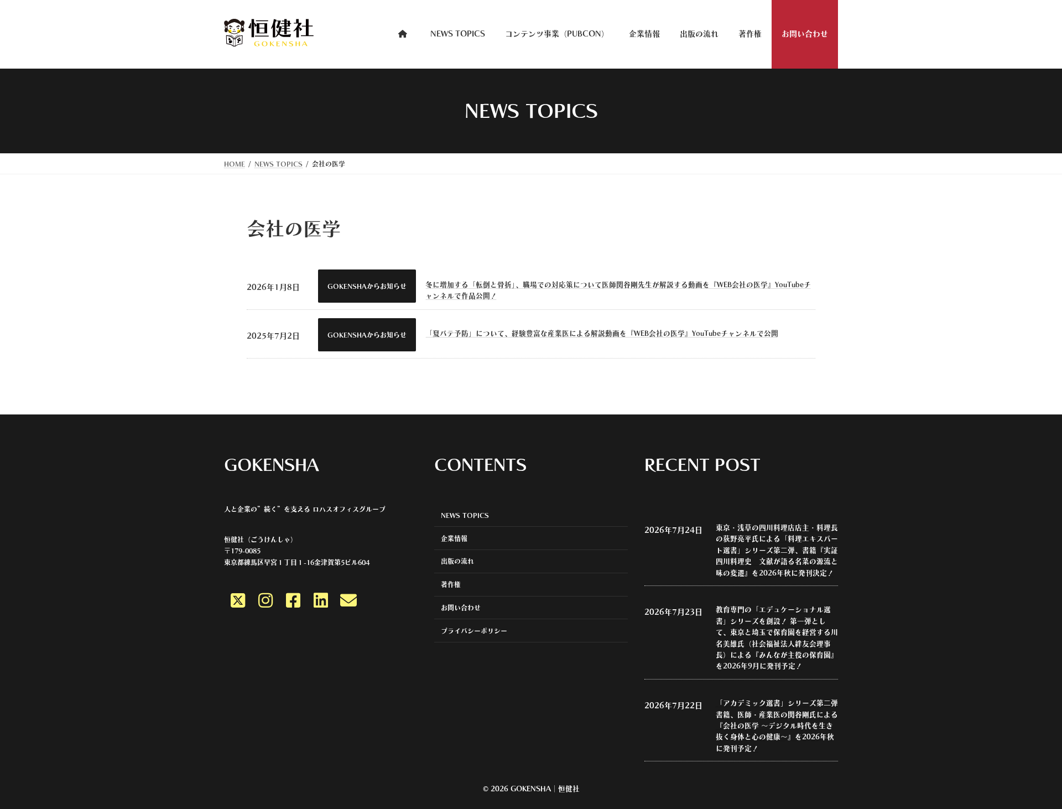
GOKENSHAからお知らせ (367, 286)
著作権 (451, 584)
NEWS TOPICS (465, 514)
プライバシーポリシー (474, 630)
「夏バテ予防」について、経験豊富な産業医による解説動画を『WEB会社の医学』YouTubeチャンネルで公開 (601, 333)
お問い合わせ (461, 607)
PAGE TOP (1037, 789)
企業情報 (454, 538)
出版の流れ (457, 561)
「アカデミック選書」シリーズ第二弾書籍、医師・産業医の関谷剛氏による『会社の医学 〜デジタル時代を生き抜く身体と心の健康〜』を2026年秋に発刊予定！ (777, 725)
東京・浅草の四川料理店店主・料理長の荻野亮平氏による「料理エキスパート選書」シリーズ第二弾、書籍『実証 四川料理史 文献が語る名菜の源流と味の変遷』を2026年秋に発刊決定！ (777, 550)
